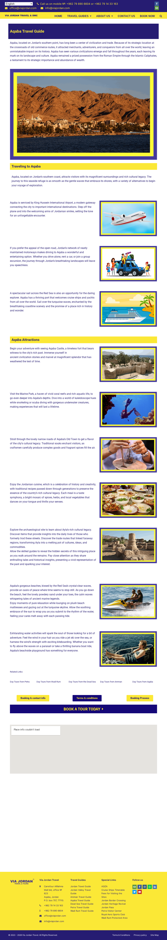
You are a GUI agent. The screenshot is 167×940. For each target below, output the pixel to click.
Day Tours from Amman (111, 681)
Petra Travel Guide (79, 907)
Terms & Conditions (121, 935)
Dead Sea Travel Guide (81, 903)
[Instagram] (145, 887)
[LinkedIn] (155, 887)
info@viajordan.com (54, 921)
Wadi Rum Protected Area (114, 918)
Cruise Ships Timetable (113, 890)
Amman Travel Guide (80, 897)
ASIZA (104, 886)
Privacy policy (140, 935)
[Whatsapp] (150, 887)
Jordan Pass (107, 907)
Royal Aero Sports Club (113, 914)
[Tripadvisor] (157, 8)
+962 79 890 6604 (53, 910)
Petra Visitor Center (111, 910)
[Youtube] (139, 892)
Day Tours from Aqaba (142, 681)
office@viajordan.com (55, 915)
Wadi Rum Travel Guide (82, 910)
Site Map (155, 935)
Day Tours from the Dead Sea (82, 681)
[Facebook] (157, 4)
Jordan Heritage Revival (113, 903)
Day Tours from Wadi (46, 681)
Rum (58, 681)
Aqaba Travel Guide (80, 900)
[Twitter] (134, 892)
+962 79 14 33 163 (53, 905)
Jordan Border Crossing (113, 900)
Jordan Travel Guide (80, 886)
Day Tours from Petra (20, 681)
